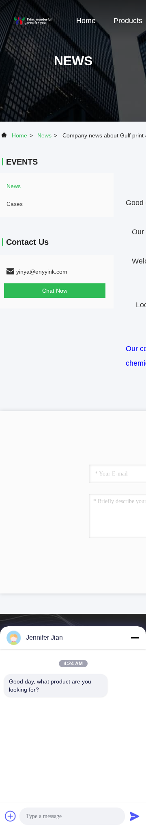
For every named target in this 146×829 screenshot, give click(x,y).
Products (128, 21)
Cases (14, 204)
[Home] (32, 20)
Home (86, 21)
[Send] (134, 816)
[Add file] (10, 816)
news (44, 135)
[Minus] (135, 638)
